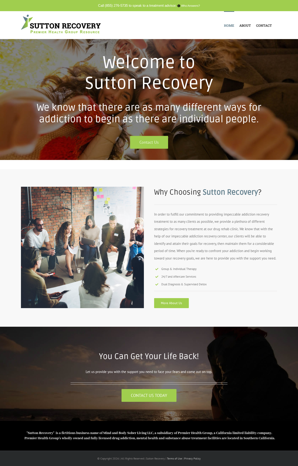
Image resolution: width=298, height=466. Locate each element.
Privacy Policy (192, 458)
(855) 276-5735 (116, 5)
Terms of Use (175, 458)
